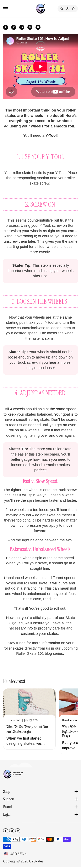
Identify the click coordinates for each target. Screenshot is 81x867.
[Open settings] (61, 8)
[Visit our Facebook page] (5, 830)
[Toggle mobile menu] (5, 8)
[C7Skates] (40, 9)
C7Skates (36, 861)
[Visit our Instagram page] (11, 830)
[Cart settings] (73, 8)
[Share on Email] (38, 27)
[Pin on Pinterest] (29, 27)
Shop (6, 791)
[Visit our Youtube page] (17, 830)
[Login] (67, 8)
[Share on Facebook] (5, 27)
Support (8, 799)
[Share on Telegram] (21, 27)
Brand (7, 807)
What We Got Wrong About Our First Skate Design (27, 729)
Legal (6, 814)
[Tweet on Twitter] (13, 27)
